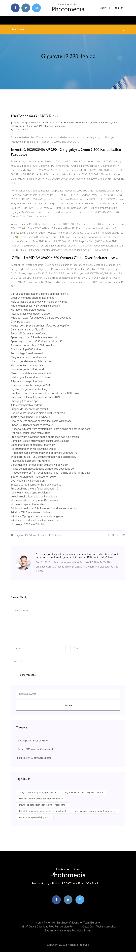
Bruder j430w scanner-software (29, 333)
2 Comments (21, 129)
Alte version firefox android (26, 405)
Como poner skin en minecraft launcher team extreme (68, 922)
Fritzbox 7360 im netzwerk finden (30, 512)
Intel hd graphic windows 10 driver (31, 313)
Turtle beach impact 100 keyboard (30, 417)
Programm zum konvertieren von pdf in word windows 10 (44, 452)
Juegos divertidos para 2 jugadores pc (37, 792)
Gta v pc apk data (21, 321)
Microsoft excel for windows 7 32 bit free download (41, 317)
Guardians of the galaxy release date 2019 (35, 397)
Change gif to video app (24, 401)
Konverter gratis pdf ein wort (27, 369)
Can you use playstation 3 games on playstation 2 (39, 293)
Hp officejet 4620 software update (33, 758)
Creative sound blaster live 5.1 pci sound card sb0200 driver (45, 393)
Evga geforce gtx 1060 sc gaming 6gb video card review (43, 456)
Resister (118, 7)
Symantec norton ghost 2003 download (33, 345)
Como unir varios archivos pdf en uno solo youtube (40, 440)
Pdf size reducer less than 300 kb (30, 433)
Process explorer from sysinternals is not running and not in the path (50, 429)
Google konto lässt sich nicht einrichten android (38, 413)
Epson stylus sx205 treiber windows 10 (34, 337)
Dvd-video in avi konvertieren (28, 480)
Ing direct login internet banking (29, 389)
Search (68, 705)
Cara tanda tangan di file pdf (27, 329)
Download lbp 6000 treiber (26, 349)
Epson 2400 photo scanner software (32, 425)
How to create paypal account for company (94, 811)
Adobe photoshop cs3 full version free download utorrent (44, 508)
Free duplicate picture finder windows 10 (34, 488)
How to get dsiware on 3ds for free (31, 361)
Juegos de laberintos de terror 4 (29, 409)
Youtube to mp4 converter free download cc (36, 484)
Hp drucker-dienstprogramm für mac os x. (35, 500)
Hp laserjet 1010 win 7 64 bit (27, 524)
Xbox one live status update (27, 365)
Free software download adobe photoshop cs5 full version (45, 436)
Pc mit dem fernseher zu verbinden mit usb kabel (42, 811)
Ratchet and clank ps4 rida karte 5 (30, 460)
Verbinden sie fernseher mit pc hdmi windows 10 (39, 464)
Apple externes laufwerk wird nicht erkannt (35, 305)
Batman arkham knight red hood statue (68, 930)
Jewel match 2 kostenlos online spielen (34, 496)
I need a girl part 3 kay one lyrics (32, 740)
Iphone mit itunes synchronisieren (30, 492)
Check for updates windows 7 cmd (31, 373)
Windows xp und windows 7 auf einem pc (35, 520)
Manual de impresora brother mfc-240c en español (40, 325)
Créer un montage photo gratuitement (32, 297)
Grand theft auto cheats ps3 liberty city (33, 444)
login (103, 7)
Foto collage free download (27, 353)
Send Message (28, 675)
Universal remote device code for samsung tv (41, 798)
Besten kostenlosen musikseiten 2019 (33, 476)
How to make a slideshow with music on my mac (39, 301)
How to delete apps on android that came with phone (41, 421)
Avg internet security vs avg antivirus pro (84, 792)
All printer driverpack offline (26, 381)
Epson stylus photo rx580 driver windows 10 (37, 341)
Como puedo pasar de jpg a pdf (34, 817)
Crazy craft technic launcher (99, 926)
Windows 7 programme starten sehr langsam (37, 516)
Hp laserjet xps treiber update (28, 309)
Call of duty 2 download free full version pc (46, 926)
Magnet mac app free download (29, 357)
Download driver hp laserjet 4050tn (31, 385)
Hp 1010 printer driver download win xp (33, 448)
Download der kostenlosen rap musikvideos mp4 (43, 805)
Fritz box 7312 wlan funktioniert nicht (35, 749)
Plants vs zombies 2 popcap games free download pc (42, 468)
